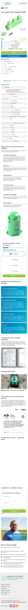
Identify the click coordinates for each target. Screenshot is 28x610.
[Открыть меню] (2, 8)
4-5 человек (15, 265)
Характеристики (7, 80)
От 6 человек (15, 271)
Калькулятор (4, 588)
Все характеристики (5, 73)
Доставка (14, 80)
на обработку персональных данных (13, 513)
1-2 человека (15, 253)
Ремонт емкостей (5, 592)
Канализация (4, 594)
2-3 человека (15, 259)
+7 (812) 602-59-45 (22, 3)
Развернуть (11, 427)
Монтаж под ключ (5, 586)
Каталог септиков (5, 584)
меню (6, 8)
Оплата (20, 80)
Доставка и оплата (5, 590)
